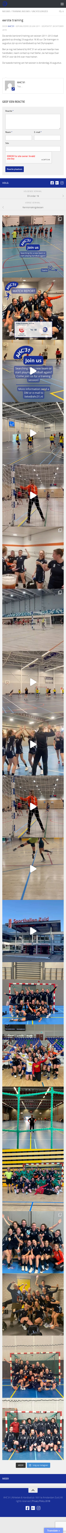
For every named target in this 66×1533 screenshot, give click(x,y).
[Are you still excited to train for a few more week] (33, 1055)
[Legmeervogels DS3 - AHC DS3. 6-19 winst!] (33, 433)
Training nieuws (21, 11)
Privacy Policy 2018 (41, 1501)
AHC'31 (11, 26)
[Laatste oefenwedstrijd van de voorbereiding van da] (33, 806)
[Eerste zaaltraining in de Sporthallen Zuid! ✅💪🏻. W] (33, 931)
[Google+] (57, 183)
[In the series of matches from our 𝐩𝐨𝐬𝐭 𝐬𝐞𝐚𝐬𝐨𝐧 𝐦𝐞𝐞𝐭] (33, 1180)
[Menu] (62, 4)
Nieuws (6, 11)
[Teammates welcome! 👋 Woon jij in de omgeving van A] (33, 1429)
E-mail (38, 132)
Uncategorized (40, 11)
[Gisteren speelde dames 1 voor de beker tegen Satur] (33, 620)
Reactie (9, 111)
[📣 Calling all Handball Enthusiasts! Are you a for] (33, 371)
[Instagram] (62, 183)
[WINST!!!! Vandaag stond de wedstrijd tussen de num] (33, 1367)
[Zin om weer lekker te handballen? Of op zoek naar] (33, 495)
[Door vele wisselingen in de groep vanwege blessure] (33, 558)
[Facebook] (52, 183)
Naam (8, 132)
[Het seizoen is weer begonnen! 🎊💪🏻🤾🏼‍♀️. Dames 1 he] (33, 744)
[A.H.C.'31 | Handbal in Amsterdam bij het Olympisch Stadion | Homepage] (5, 4)
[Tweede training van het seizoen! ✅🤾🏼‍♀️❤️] (33, 869)
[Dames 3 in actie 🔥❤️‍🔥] (33, 682)
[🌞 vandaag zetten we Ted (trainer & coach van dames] (33, 1304)
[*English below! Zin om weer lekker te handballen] (33, 993)
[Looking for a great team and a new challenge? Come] (33, 246)
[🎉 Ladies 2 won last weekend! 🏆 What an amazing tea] (33, 309)
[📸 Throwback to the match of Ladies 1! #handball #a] (33, 1118)
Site (7, 143)
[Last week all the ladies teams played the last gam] (33, 1242)
